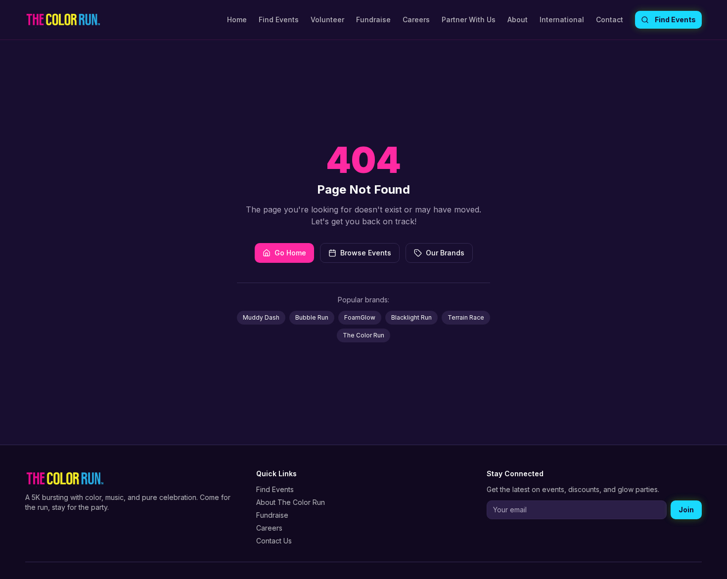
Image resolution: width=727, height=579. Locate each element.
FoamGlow (359, 317)
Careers (416, 19)
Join (686, 509)
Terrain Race (466, 317)
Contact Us (274, 541)
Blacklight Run (411, 317)
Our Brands (445, 252)
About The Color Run (290, 502)
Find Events (279, 19)
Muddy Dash (261, 317)
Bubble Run (311, 317)
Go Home (290, 252)
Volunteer (327, 19)
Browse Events (365, 252)
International (562, 19)
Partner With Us (469, 19)
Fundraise (373, 19)
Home (237, 19)
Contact (609, 19)
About (517, 19)
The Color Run (363, 335)
